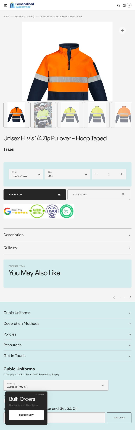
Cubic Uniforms (25, 374)
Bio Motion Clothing (24, 16)
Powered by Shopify (49, 374)
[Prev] (116, 297)
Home (6, 16)
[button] (5, 6)
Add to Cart (80, 194)
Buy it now (15, 194)
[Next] (128, 297)
